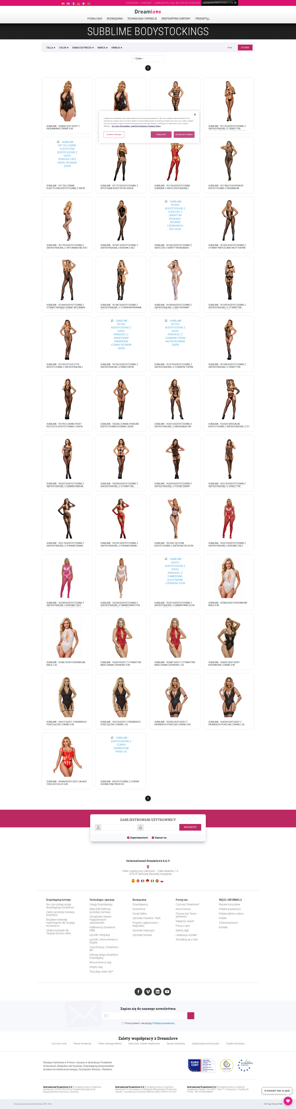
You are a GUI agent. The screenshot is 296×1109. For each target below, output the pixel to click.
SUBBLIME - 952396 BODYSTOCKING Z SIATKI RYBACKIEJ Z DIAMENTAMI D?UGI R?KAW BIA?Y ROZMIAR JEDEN (120, 605)
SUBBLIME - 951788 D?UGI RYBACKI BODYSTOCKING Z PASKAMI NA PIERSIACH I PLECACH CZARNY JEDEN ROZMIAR (227, 189)
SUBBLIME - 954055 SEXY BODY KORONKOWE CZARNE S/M (224, 663)
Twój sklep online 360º (101, 971)
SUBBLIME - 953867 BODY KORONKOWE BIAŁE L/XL (66, 663)
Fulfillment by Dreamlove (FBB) (102, 929)
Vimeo (148, 991)
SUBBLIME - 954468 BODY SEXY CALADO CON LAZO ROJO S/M (67, 782)
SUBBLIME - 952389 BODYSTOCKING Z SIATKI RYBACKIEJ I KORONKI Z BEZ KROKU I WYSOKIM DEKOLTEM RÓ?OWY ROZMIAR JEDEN (66, 607)
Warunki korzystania (229, 904)
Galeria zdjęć (182, 930)
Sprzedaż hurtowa (142, 935)
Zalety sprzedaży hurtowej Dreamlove (60, 913)
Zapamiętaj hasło (139, 837)
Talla (49, 47)
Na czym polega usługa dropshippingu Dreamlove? (60, 906)
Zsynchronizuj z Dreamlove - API (104, 948)
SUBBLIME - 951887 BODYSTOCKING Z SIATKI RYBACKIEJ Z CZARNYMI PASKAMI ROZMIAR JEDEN (121, 307)
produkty (201, 18)
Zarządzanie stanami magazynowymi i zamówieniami (100, 919)
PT (157, 880)
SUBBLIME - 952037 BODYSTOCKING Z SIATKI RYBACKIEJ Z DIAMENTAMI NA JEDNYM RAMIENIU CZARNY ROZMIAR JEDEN (65, 487)
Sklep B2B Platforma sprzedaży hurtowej (100, 910)
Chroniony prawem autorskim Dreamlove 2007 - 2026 (32, 1104)
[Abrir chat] (288, 1101)
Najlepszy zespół (185, 921)
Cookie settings (114, 134)
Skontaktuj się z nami (187, 939)
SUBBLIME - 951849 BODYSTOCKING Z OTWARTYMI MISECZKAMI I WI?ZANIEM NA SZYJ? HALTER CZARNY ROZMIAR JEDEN (66, 309)
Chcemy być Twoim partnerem (186, 915)
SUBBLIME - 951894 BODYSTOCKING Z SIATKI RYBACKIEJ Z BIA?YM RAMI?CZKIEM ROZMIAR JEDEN (173, 307)
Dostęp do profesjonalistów (219, 3)
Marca (101, 47)
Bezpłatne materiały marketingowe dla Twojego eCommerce (60, 922)
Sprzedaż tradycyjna (143, 930)
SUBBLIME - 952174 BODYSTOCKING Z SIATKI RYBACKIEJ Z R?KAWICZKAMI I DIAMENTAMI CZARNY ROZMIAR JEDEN (66, 546)
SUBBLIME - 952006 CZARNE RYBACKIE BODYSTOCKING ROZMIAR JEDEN (120, 425)
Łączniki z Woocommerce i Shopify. (103, 941)
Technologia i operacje (142, 18)
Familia (115, 47)
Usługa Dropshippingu (100, 904)
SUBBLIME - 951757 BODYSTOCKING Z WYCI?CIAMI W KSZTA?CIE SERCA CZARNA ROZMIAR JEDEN (119, 188)
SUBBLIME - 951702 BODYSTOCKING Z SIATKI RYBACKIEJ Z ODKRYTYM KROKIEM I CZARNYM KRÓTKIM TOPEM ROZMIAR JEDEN (227, 130)
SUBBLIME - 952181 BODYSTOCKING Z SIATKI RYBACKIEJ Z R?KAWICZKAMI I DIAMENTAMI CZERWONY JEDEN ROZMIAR (119, 547)
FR (142, 880)
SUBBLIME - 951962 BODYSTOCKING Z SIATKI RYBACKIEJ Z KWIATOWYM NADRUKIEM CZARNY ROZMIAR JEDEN (119, 367)
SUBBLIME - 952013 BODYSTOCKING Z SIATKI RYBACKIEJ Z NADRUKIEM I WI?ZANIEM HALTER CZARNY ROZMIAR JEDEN (173, 428)
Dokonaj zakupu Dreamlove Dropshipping (103, 956)
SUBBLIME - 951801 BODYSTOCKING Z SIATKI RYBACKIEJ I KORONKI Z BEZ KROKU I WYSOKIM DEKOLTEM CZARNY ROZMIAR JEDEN (119, 249)
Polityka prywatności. (230, 909)
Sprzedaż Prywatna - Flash (146, 918)
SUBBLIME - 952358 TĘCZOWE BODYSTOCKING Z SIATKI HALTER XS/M (173, 544)
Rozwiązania (115, 18)
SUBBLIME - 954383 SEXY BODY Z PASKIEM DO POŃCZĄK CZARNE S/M (172, 723)
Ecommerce (139, 909)
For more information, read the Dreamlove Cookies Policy (136, 126)
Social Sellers (140, 913)
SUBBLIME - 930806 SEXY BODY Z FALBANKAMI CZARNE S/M (63, 127)
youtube (167, 991)
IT (152, 880)
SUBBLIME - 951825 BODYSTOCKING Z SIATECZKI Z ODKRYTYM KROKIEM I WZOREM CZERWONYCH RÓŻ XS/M (173, 248)
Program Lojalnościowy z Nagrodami (146, 924)
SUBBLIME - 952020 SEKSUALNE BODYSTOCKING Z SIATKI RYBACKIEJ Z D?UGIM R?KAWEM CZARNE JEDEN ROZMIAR (228, 428)
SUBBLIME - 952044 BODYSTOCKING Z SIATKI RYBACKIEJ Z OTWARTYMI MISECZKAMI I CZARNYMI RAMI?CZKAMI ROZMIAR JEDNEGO (120, 487)
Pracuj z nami (183, 925)
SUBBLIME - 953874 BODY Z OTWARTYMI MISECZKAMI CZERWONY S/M (121, 663)
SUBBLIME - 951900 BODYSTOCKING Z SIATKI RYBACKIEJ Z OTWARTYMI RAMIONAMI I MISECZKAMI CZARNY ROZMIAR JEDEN (227, 309)
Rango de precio (81, 47)
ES (133, 880)
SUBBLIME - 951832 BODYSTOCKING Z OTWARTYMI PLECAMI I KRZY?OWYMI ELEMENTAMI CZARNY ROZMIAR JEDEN (227, 248)
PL (161, 880)
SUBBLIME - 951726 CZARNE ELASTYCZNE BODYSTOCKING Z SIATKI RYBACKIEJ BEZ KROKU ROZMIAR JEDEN (66, 188)
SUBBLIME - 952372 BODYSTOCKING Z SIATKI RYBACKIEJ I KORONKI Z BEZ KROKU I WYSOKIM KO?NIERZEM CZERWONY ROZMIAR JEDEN (227, 547)
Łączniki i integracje (99, 934)
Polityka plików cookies (231, 913)
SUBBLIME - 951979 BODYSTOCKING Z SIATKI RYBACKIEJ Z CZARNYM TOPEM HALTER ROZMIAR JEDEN (173, 367)
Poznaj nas (94, 18)
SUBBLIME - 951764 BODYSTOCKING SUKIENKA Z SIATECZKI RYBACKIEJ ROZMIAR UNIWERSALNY (172, 188)
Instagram (129, 991)
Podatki (223, 918)
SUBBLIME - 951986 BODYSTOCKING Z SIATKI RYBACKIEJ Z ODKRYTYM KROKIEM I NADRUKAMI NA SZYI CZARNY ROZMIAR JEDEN (228, 368)
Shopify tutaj (96, 967)
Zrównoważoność (228, 922)
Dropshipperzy (140, 904)
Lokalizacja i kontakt (186, 935)
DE (147, 880)
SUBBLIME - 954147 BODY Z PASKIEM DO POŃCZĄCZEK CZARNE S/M (67, 723)
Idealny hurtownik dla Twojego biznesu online (58, 932)
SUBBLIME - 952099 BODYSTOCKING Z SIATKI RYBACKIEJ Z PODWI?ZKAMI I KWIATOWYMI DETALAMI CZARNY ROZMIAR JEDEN (173, 487)
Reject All (161, 134)
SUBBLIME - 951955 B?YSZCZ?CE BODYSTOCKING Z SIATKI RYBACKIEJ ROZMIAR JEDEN (65, 367)
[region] (149, 127)
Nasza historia (183, 909)
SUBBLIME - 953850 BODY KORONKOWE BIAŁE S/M (227, 604)
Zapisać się (160, 837)
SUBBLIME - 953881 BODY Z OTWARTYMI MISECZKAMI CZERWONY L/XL (174, 663)
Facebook (138, 991)
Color (62, 47)
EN (138, 880)
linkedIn (157, 991)
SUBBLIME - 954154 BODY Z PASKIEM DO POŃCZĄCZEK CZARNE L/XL (121, 723)
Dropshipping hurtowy (176, 18)
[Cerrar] (194, 114)
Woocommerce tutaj (100, 962)
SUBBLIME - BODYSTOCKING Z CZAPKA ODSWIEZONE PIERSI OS (120, 782)
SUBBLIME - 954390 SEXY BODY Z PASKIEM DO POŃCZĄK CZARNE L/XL (226, 723)
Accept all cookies (184, 134)
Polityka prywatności (163, 1023)
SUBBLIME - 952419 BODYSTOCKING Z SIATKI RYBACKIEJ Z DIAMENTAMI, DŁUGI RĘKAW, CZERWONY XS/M (174, 605)
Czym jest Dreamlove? (187, 904)
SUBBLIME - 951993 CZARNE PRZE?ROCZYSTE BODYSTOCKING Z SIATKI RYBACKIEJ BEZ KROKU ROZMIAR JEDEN (66, 426)
